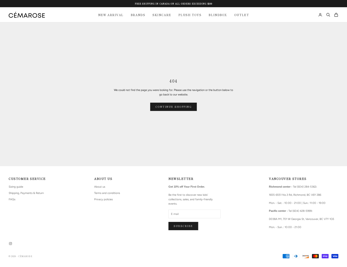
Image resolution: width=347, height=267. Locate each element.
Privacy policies (103, 199)
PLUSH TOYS (190, 15)
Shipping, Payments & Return (26, 193)
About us (99, 186)
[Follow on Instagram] (10, 243)
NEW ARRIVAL (110, 15)
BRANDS (138, 15)
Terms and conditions (107, 193)
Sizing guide (16, 186)
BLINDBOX (218, 15)
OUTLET (241, 15)
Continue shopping (173, 106)
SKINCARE (161, 15)
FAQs (12, 199)
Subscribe (183, 226)
